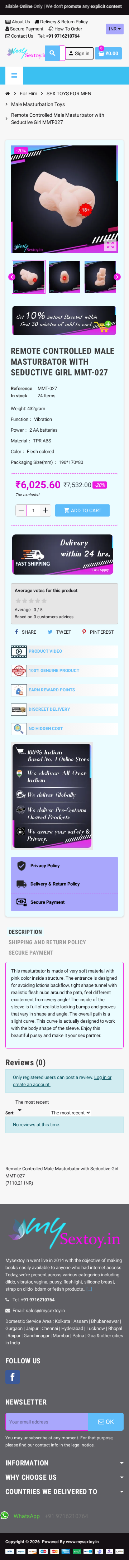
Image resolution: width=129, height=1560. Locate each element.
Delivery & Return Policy (63, 21)
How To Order (67, 29)
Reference (21, 388)
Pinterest (101, 632)
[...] (89, 1289)
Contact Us (21, 36)
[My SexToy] (26, 53)
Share (28, 632)
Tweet (63, 632)
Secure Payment (26, 29)
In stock (19, 395)
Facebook (12, 1377)
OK (109, 1421)
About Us (20, 21)
